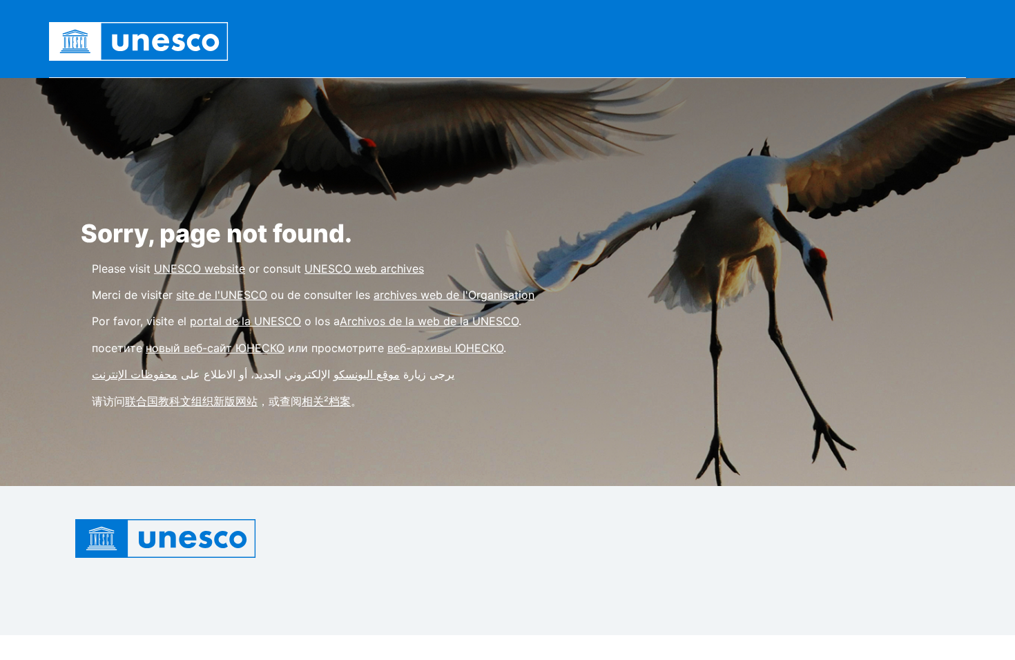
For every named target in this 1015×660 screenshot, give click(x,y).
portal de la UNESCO (245, 321)
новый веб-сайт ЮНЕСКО (215, 348)
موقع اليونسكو (367, 374)
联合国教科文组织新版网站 (191, 401)
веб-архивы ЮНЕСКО (445, 348)
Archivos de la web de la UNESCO (429, 321)
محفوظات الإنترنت (134, 374)
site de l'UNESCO (221, 295)
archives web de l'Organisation (454, 295)
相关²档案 (326, 401)
